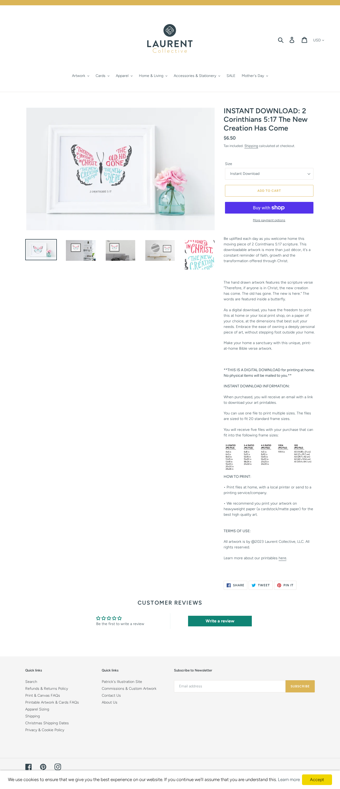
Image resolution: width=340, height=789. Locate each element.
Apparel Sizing (37, 709)
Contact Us (111, 695)
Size (228, 164)
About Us (109, 702)
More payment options (269, 220)
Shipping (251, 146)
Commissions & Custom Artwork (129, 688)
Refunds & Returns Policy (46, 688)
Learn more (289, 779)
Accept (317, 779)
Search (31, 681)
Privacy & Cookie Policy (44, 730)
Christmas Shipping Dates (47, 723)
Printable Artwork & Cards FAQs (52, 702)
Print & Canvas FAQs (42, 695)
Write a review (220, 620)
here (282, 558)
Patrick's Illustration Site (122, 681)
